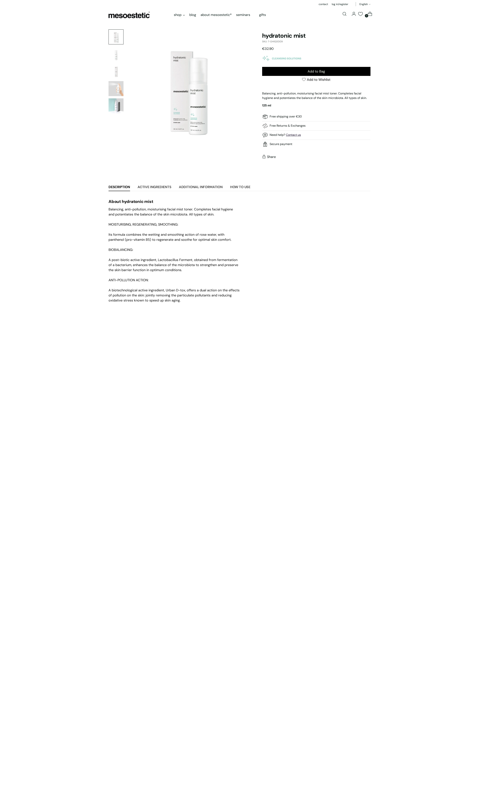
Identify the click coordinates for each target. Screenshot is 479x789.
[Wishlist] (360, 14)
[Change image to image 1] (116, 36)
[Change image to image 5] (116, 105)
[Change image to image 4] (116, 88)
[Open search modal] (344, 14)
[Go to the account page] (352, 14)
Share (271, 157)
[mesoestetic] (129, 15)
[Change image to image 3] (116, 71)
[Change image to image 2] (116, 54)
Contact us (293, 135)
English (363, 4)
